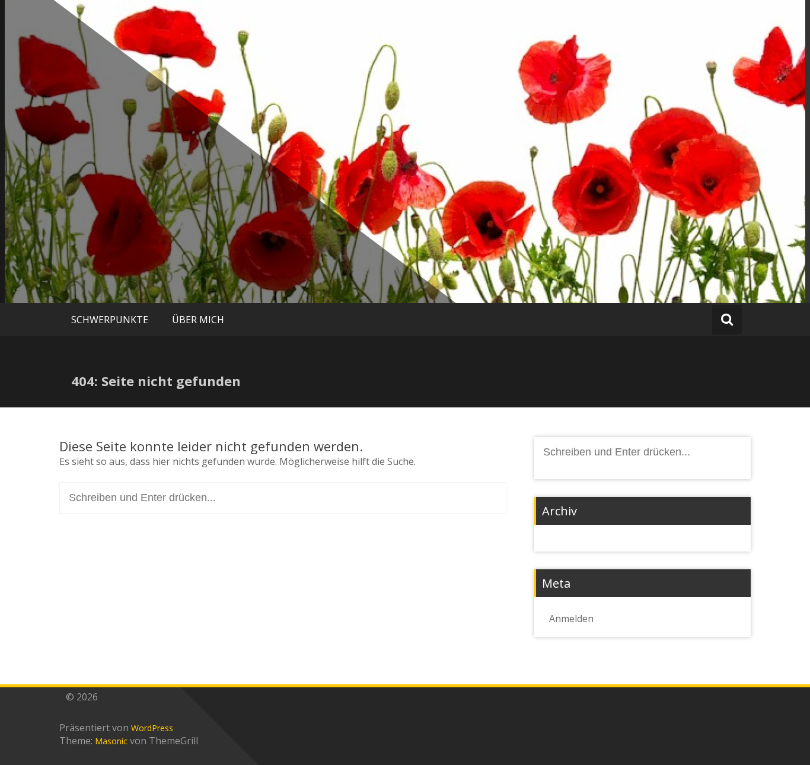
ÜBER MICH (198, 319)
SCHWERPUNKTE (109, 319)
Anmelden (571, 618)
